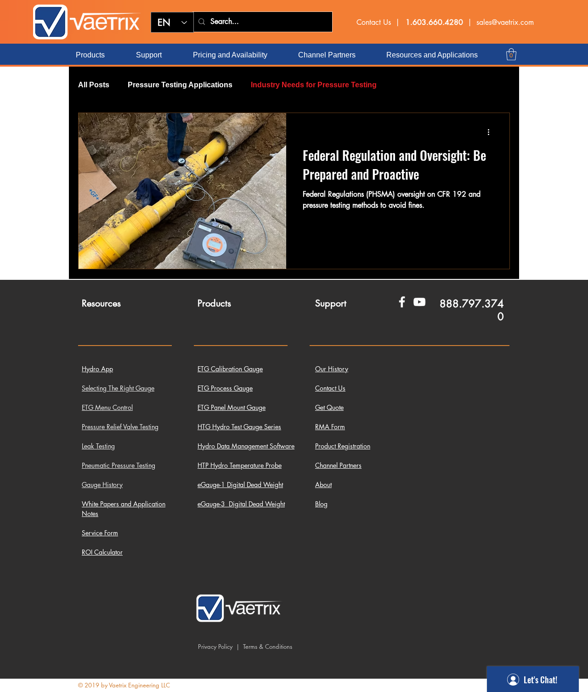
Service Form (100, 532)
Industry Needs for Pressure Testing (314, 85)
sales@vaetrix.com (505, 22)
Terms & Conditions (266, 646)
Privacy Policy (215, 646)
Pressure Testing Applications (180, 85)
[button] (511, 54)
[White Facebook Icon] (402, 302)
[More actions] (491, 131)
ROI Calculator (102, 552)
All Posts (93, 85)
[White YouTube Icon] (419, 302)
